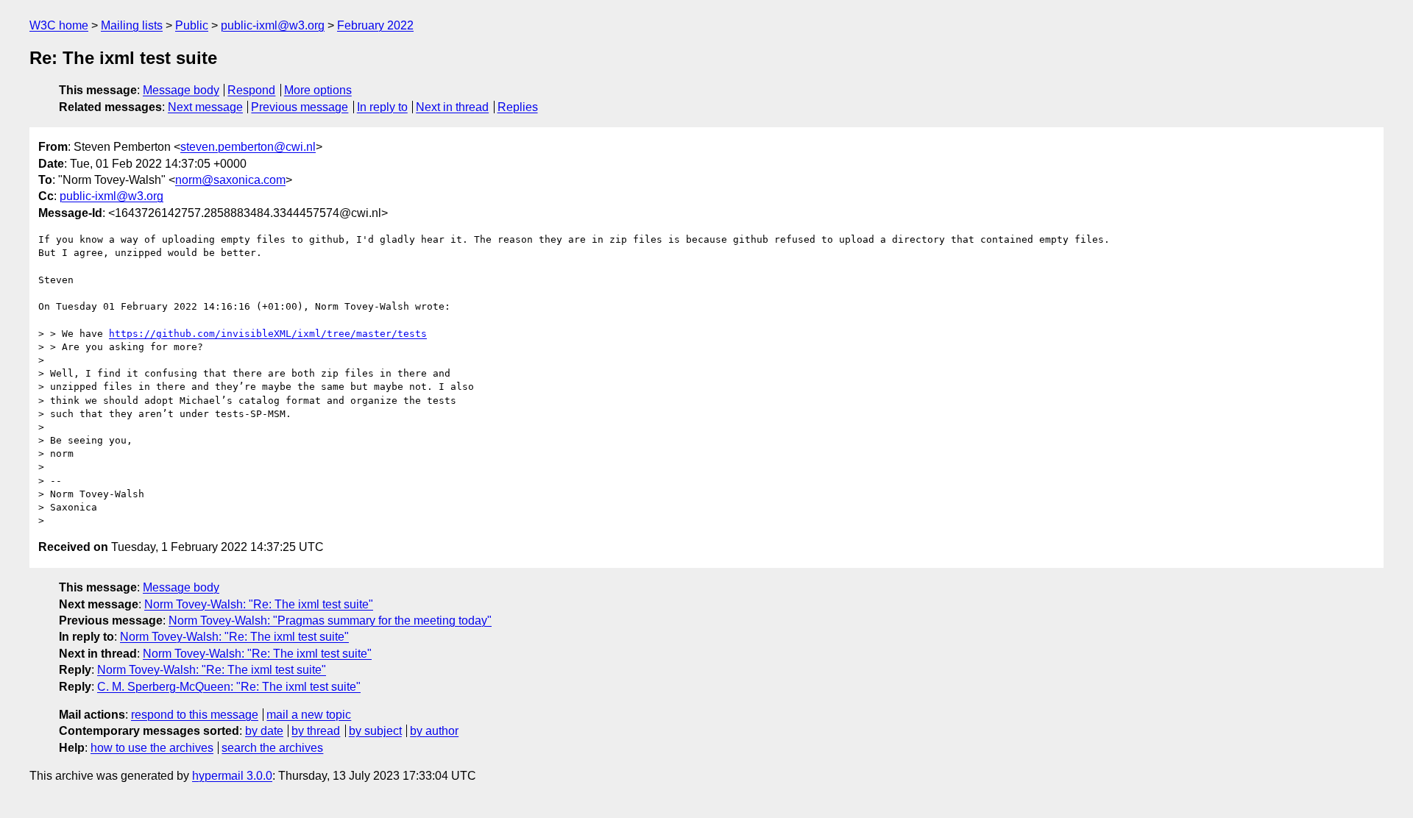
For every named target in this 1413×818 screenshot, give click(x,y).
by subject (375, 731)
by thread (315, 731)
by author (434, 731)
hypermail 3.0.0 (232, 775)
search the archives (272, 747)
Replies (517, 107)
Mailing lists (132, 25)
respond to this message (194, 714)
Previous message (299, 107)
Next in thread (452, 107)
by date (264, 731)
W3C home (58, 25)
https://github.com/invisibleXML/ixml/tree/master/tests (268, 333)
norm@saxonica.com (230, 180)
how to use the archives (152, 747)
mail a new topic (308, 714)
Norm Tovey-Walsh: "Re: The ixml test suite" (258, 604)
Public (191, 25)
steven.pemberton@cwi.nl (248, 147)
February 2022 (375, 25)
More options (318, 90)
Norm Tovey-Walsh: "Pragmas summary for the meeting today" (330, 620)
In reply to (382, 107)
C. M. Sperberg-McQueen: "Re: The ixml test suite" (229, 686)
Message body (181, 90)
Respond (251, 90)
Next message (205, 107)
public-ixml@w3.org (273, 25)
